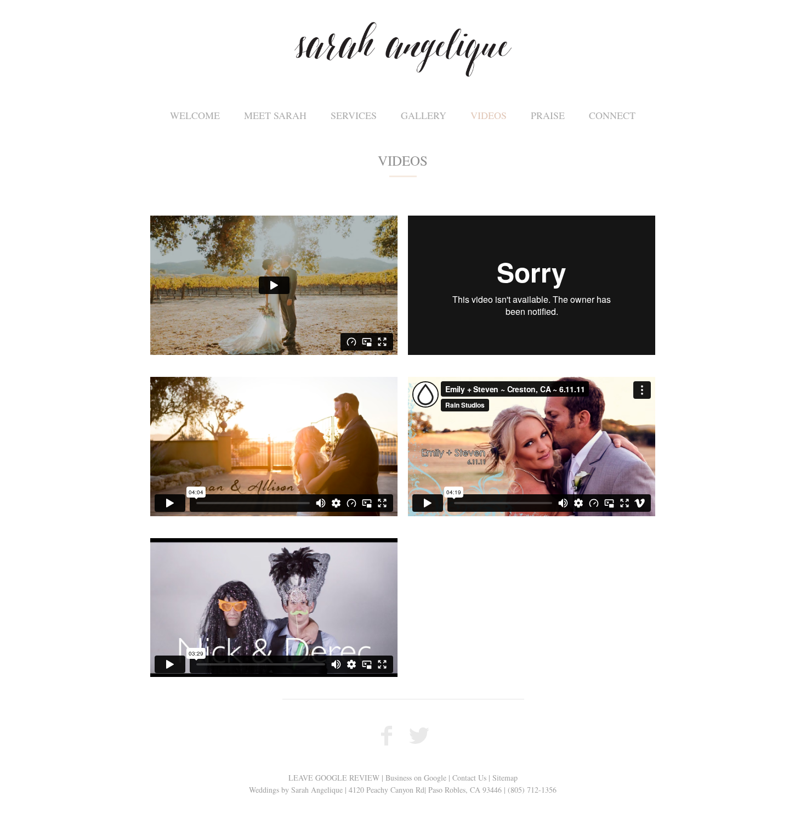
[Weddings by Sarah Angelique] (403, 49)
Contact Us (469, 777)
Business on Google (415, 777)
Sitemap (505, 777)
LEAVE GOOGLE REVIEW (333, 777)
